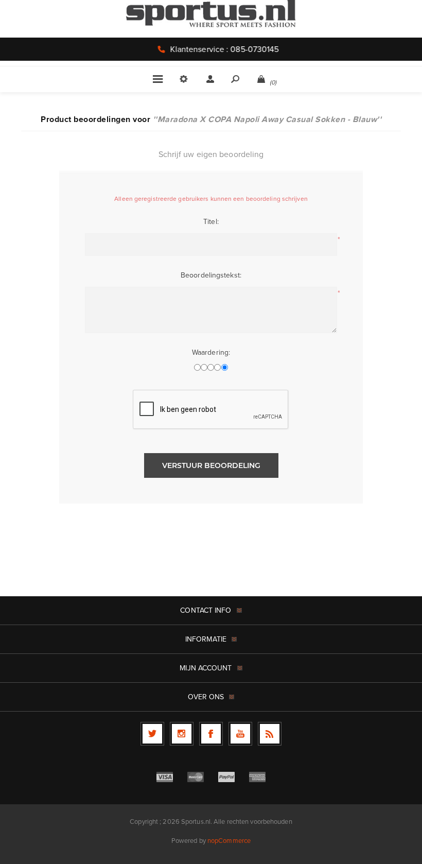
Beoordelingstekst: (211, 275)
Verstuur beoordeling (211, 465)
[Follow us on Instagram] (181, 734)
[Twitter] (152, 734)
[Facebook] (211, 734)
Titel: (211, 221)
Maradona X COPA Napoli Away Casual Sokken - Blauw (267, 119)
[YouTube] (240, 734)
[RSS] (269, 734)
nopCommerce (229, 840)
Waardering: (211, 352)
